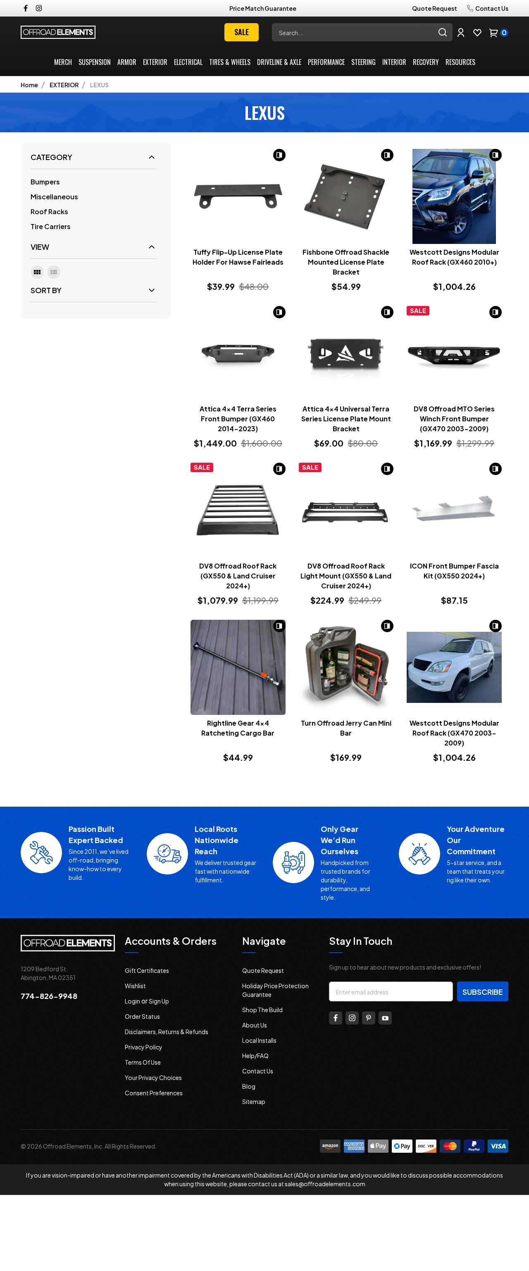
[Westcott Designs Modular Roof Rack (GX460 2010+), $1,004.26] (454, 196)
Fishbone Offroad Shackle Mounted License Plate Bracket (346, 262)
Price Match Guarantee (262, 8)
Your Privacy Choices (153, 1077)
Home (29, 84)
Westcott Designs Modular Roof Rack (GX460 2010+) (454, 257)
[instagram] (39, 8)
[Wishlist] (477, 32)
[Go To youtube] (385, 1018)
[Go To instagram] (352, 1018)
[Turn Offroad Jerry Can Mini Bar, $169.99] (346, 667)
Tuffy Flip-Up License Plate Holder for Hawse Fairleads (238, 257)
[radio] (37, 272)
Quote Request (434, 8)
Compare (279, 155)
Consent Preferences (154, 1093)
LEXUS (99, 84)
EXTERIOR (64, 84)
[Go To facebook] (335, 1018)
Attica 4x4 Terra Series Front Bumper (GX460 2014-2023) (238, 418)
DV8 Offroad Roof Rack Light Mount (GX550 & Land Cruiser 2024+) (345, 575)
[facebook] (26, 8)
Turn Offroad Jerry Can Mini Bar (346, 728)
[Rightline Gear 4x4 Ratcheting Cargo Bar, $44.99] (238, 667)
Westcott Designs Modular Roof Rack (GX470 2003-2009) (454, 733)
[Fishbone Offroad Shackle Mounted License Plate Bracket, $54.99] (346, 196)
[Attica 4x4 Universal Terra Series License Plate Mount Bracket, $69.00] (346, 353)
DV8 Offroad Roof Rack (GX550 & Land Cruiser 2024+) (237, 575)
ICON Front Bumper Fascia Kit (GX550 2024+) (454, 570)
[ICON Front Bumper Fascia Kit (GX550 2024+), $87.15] (454, 510)
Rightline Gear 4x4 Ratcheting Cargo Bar (237, 728)
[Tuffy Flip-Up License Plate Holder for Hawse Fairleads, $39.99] (238, 196)
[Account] (461, 32)
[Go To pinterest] (368, 1018)
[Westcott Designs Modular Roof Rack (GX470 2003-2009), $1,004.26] (454, 667)
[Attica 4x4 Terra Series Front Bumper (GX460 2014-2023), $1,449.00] (238, 353)
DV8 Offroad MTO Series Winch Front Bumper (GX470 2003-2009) (454, 418)
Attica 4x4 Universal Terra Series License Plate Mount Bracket (346, 418)
